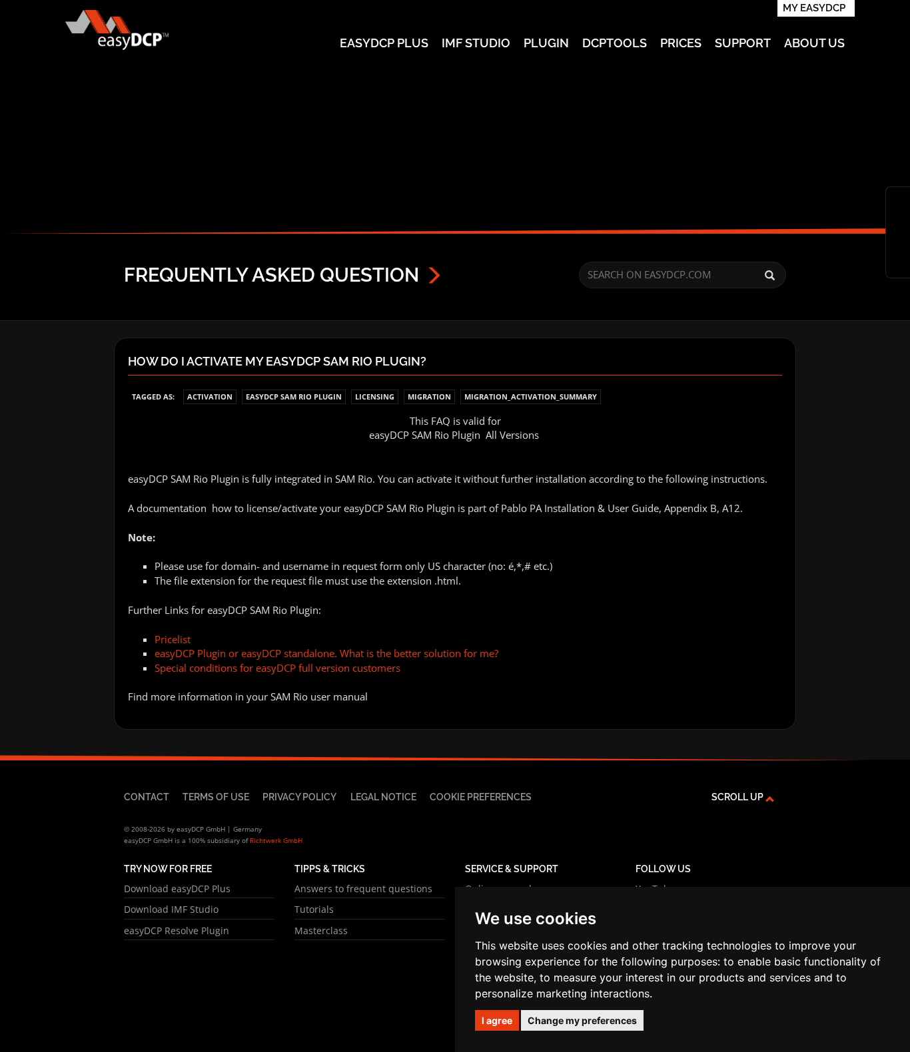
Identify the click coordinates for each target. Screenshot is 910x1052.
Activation (209, 396)
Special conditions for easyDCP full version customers (277, 667)
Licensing (374, 396)
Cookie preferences (481, 796)
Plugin (546, 43)
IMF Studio (476, 43)
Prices (680, 43)
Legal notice (383, 796)
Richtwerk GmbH (276, 840)
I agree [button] (497, 1020)
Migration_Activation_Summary (530, 396)
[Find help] (898, 222)
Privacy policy (299, 796)
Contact (146, 796)
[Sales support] (898, 264)
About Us (814, 43)
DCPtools (614, 43)
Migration (429, 396)
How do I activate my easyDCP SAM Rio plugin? (277, 361)
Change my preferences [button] (582, 1020)
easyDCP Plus (384, 43)
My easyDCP (814, 8)
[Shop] (898, 200)
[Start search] (769, 275)
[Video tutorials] (898, 243)
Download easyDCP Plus (177, 888)
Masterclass (321, 930)
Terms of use (216, 796)
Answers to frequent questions (363, 888)
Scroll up (738, 796)
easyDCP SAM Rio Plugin (294, 396)
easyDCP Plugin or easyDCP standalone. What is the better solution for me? (326, 653)
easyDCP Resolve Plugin (176, 930)
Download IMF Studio (171, 909)
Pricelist (173, 639)
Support (743, 43)
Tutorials (314, 909)
